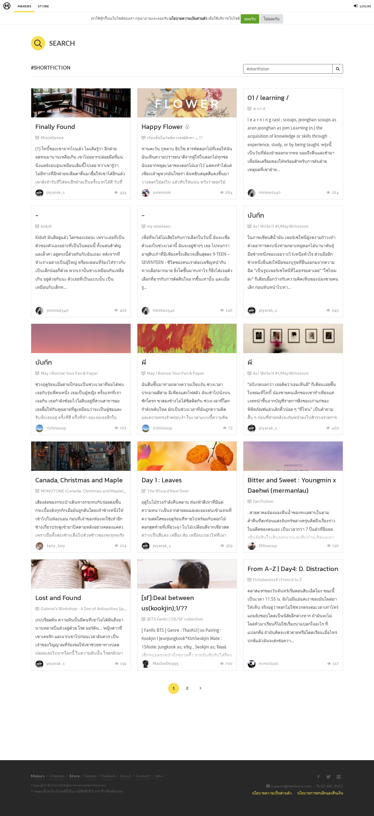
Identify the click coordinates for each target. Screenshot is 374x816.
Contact (143, 776)
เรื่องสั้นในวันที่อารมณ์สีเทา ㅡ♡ (175, 137)
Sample (90, 776)
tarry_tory (55, 546)
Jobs (159, 776)
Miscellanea (52, 137)
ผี (144, 362)
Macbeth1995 (165, 663)
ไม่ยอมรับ (272, 18)
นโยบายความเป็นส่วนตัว (188, 18)
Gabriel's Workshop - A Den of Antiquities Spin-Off (87, 609)
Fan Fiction (263, 501)
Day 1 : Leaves (162, 480)
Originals (57, 776)
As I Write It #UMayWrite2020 (281, 226)
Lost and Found (58, 597)
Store (43, 6)
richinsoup (56, 428)
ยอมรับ (250, 18)
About (125, 776)
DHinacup (267, 546)
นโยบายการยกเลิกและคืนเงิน (320, 793)
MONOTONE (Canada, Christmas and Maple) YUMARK (90, 491)
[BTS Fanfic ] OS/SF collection (175, 619)
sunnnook (161, 192)
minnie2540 (269, 192)
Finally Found (55, 126)
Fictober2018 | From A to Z (277, 580)
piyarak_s (55, 192)
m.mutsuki (268, 663)
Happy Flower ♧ (166, 126)
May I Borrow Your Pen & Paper (69, 373)
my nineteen (158, 226)
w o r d (259, 108)
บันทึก (256, 215)
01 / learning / (268, 97)
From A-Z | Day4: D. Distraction (293, 568)
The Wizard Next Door (168, 491)
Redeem (108, 776)
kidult (46, 226)
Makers (24, 6)
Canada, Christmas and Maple (79, 480)
